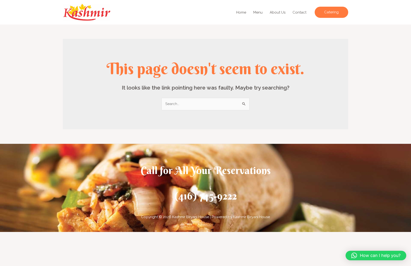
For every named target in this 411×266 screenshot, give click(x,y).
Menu (258, 12)
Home (241, 12)
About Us (277, 12)
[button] (331, 12)
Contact (299, 12)
